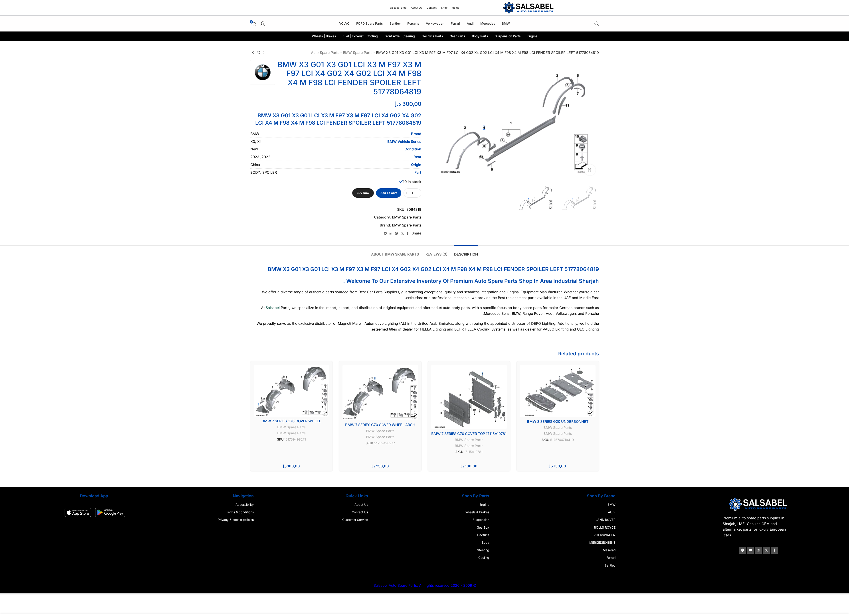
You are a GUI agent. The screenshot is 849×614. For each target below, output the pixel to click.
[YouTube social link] (749, 550)
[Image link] (757, 504)
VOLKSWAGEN (604, 535)
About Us (361, 504)
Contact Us (360, 512)
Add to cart (388, 193)
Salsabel (273, 307)
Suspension (480, 520)
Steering (483, 550)
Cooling (483, 558)
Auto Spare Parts (325, 52)
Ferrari (610, 558)
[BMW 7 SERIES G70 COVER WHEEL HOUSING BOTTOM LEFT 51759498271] (291, 391)
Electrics (483, 535)
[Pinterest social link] (396, 233)
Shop (525, 281)
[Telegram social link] (385, 233)
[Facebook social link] (407, 233)
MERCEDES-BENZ (602, 542)
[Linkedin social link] (391, 233)
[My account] (262, 23)
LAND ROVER (605, 520)
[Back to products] (258, 52)
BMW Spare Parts (357, 52)
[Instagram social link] (757, 550)
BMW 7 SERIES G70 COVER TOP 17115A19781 (469, 433)
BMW (611, 504)
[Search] (596, 23)
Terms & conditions (241, 512)
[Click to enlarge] (589, 169)
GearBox (483, 527)
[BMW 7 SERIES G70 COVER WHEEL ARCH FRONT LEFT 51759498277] (380, 392)
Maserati (608, 550)
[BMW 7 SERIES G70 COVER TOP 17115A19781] (469, 397)
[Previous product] (263, 52)
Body (485, 542)
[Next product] (253, 52)
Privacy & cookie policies (237, 520)
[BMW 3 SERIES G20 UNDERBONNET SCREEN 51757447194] (558, 391)
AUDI (611, 512)
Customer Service (355, 520)
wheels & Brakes (477, 512)
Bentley (609, 565)
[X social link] (402, 233)
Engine (484, 504)
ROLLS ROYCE (604, 527)
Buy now (363, 193)
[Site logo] (528, 7)
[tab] (466, 252)
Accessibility (245, 504)
